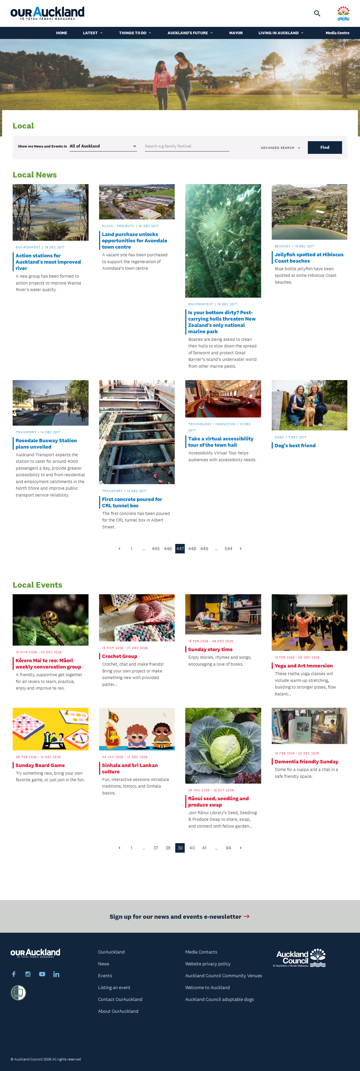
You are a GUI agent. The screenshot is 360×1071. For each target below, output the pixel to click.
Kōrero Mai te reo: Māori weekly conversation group (48, 663)
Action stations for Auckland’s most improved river (48, 261)
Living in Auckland (279, 32)
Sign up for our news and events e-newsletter (175, 916)
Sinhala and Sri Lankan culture (130, 768)
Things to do (132, 32)
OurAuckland (111, 952)
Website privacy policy (208, 964)
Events (105, 976)
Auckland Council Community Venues (223, 976)
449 (204, 549)
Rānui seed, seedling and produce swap (218, 801)
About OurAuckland (118, 1011)
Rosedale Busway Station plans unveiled (46, 443)
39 (180, 848)
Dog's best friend (295, 445)
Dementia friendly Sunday (306, 761)
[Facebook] (14, 975)
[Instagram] (28, 975)
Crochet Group (119, 656)
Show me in (42, 146)
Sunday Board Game (40, 765)
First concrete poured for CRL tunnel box (132, 502)
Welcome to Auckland (207, 987)
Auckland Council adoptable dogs (219, 999)
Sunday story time (210, 649)
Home (61, 32)
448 (192, 549)
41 (204, 848)
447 (180, 549)
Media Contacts (201, 952)
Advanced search (277, 148)
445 (156, 549)
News (103, 964)
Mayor (236, 32)
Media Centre (337, 32)
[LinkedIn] (56, 975)
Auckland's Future (188, 32)
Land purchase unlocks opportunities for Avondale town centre (134, 240)
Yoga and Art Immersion (304, 665)
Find (324, 147)
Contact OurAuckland (120, 999)
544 (228, 549)
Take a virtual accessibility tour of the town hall (221, 441)
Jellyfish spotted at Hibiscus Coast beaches (309, 257)
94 (228, 848)
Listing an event (114, 987)
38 (168, 848)
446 (168, 549)
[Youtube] (42, 975)
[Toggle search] (317, 13)
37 (155, 848)
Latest (90, 32)
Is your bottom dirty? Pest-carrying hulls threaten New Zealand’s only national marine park (222, 322)
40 (192, 848)
